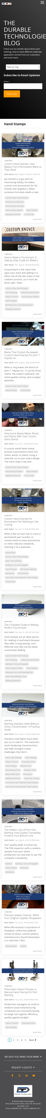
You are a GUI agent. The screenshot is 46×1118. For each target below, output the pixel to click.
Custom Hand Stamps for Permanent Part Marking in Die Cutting (21, 521)
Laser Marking (30, 757)
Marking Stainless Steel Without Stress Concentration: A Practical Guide (22, 726)
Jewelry (23, 946)
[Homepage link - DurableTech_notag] (23, 1095)
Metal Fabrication (13, 774)
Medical (9, 864)
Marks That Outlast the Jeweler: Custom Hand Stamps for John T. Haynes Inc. (22, 355)
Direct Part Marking (13, 561)
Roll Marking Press (13, 770)
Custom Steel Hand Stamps (17, 198)
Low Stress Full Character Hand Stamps (22, 577)
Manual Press (25, 766)
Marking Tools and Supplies (17, 565)
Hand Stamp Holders (14, 210)
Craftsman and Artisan (15, 202)
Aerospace (10, 573)
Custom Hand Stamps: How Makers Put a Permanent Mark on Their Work (23, 166)
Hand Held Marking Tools (16, 676)
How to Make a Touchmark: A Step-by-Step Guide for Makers (21, 259)
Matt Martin (9, 174)
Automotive (10, 552)
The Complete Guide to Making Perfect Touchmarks (21, 626)
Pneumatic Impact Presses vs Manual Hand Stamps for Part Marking (20, 992)
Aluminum (24, 868)
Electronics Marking (28, 569)
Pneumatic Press (28, 762)
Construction (23, 573)
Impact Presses (12, 296)
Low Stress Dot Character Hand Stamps (22, 782)
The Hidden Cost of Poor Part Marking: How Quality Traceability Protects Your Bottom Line (22, 832)
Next (31, 1040)
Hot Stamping (11, 292)
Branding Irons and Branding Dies (19, 305)
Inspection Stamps (31, 778)
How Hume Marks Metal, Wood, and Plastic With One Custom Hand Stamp (21, 436)
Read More (37, 219)
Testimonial (29, 214)
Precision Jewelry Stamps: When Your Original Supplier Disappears (22, 916)
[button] (12, 1077)
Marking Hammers (13, 214)
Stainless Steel (30, 770)
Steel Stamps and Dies (15, 206)
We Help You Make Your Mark (22, 1056)
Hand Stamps (32, 210)
